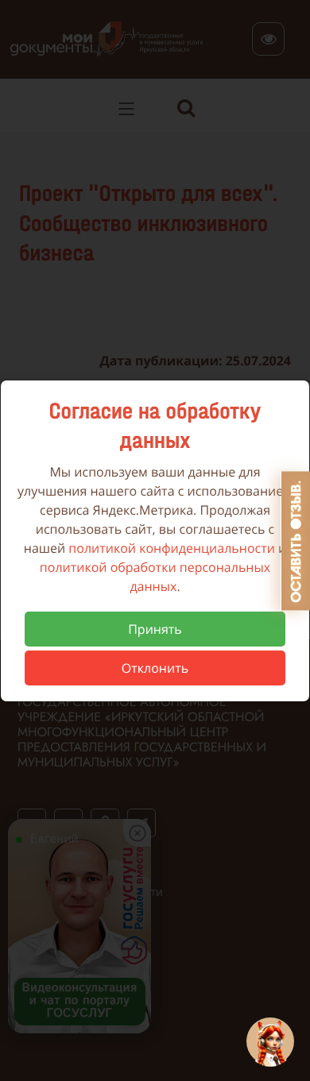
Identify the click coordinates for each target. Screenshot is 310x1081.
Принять (155, 629)
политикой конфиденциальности (171, 548)
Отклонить (155, 668)
